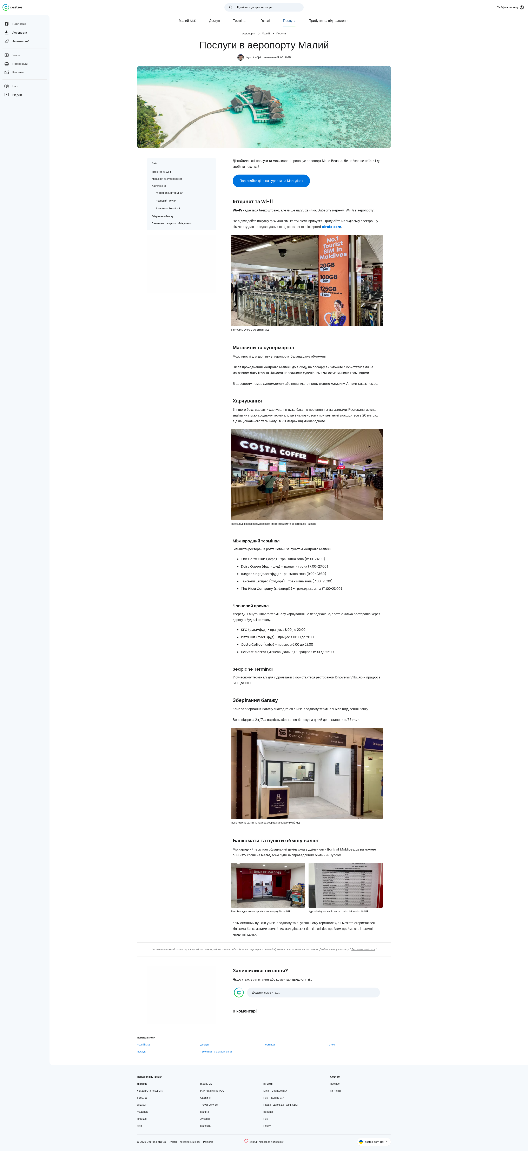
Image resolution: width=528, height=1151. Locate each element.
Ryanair (268, 1083)
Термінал (240, 20)
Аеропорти (248, 33)
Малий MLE (187, 20)
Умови (173, 1142)
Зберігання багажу (162, 216)
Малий (266, 33)
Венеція (268, 1111)
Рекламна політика (363, 949)
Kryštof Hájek (254, 57)
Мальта (204, 1111)
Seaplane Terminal (168, 208)
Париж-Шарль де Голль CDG (280, 1104)
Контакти (335, 1090)
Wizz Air (141, 1104)
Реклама (208, 1142)
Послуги (289, 20)
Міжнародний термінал (169, 193)
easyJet (142, 1097)
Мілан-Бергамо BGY (275, 1090)
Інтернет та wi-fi (162, 172)
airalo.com (331, 226)
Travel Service (209, 1104)
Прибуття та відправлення (329, 20)
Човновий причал (166, 200)
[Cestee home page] (12, 7)
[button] (307, 992)
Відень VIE (206, 1083)
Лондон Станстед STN (150, 1090)
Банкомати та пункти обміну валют (172, 223)
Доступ (214, 20)
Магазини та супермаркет (167, 179)
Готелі (265, 20)
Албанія (205, 1118)
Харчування (159, 186)
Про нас (334, 1083)
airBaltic (142, 1083)
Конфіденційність (190, 1142)
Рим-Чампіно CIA (273, 1097)
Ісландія (142, 1118)
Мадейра (142, 1111)
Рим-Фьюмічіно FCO (212, 1090)
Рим (265, 1118)
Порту (267, 1126)
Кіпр (139, 1126)
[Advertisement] (181, 264)
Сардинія (205, 1097)
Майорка (205, 1126)
